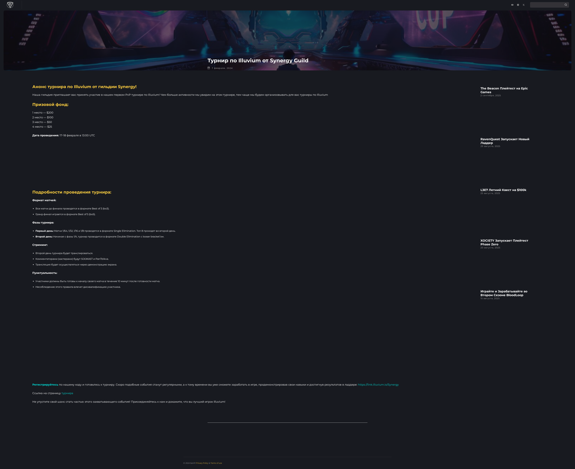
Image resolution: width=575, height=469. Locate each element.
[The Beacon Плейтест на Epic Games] (446, 107)
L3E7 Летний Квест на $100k (503, 190)
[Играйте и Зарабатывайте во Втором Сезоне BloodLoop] (446, 310)
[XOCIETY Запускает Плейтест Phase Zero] (446, 260)
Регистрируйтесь (45, 384)
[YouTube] (512, 5)
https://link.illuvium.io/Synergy (378, 384)
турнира (67, 393)
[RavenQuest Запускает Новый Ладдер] (446, 158)
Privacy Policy (202, 463)
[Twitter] (524, 5)
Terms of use (216, 463)
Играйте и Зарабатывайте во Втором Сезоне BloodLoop (504, 293)
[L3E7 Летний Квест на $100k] (446, 209)
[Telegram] (518, 5)
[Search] (565, 4)
